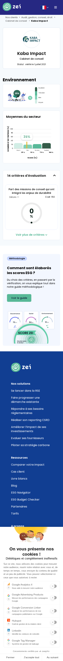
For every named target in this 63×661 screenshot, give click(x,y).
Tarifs (15, 513)
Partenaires (19, 507)
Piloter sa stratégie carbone (30, 445)
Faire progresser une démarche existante (25, 400)
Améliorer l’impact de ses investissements (28, 429)
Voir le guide (19, 298)
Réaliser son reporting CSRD (30, 420)
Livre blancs (19, 479)
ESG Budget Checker (25, 500)
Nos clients (11, 17)
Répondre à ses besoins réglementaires (27, 411)
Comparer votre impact (27, 465)
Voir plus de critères (30, 235)
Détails (13, 197)
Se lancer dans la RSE (25, 391)
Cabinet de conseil (16, 21)
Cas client (18, 472)
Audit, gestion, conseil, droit (37, 17)
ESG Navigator (21, 493)
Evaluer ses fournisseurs (27, 438)
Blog (14, 486)
